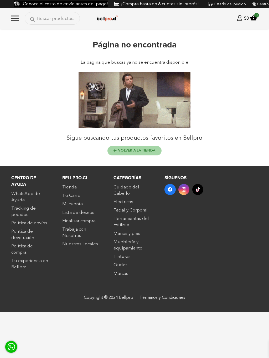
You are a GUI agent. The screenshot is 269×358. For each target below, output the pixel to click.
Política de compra (22, 249)
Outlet (120, 265)
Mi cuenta (72, 204)
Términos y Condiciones (162, 297)
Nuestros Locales (80, 244)
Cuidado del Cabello (126, 190)
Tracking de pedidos (23, 211)
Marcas (120, 273)
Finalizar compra (79, 221)
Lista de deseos (78, 212)
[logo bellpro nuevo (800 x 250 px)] (107, 18)
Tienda (69, 187)
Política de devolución (22, 234)
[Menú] (15, 18)
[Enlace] (239, 18)
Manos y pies (126, 233)
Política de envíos (29, 223)
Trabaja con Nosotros (74, 232)
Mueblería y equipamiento (127, 245)
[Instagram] (184, 189)
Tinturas (122, 256)
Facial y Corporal (130, 210)
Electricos (123, 202)
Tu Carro (71, 195)
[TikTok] (198, 189)
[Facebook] (170, 189)
